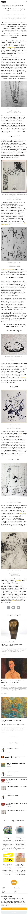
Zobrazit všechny (13, 737)
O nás (3, 890)
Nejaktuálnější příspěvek (7, 269)
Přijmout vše (14, 908)
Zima (20, 433)
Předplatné (16, 892)
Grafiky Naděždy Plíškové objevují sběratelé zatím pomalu (13, 6)
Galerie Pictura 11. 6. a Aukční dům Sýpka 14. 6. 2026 (12, 724)
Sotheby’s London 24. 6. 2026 (7, 685)
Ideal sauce (23, 513)
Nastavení (14, 912)
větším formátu (15, 600)
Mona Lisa (18, 580)
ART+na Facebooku (6, 892)
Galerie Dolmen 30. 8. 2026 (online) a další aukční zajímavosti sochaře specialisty (12, 645)
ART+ (3, 5)
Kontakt (3, 891)
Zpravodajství (8, 5)
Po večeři (23, 377)
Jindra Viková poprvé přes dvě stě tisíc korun (17, 786)
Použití (15, 891)
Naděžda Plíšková (11, 47)
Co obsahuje (16, 890)
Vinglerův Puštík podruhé (8, 641)
